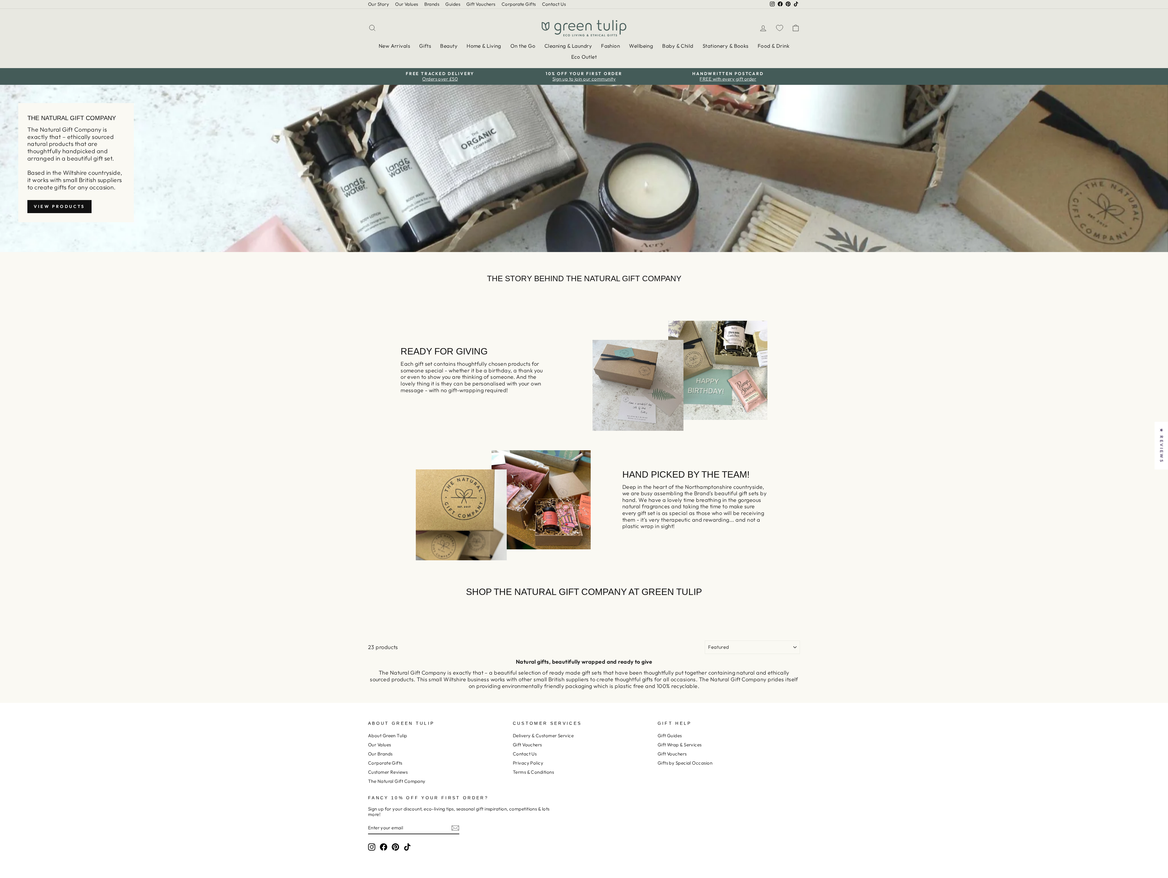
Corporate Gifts (519, 4)
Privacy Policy (528, 763)
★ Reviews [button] (1161, 445)
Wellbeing (641, 46)
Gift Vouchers (480, 4)
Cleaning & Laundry (568, 46)
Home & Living (484, 46)
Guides (452, 4)
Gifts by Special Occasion (685, 763)
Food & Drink (773, 46)
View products (59, 206)
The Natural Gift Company (397, 781)
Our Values (406, 4)
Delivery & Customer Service (543, 735)
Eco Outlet (584, 57)
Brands (432, 4)
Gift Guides (670, 735)
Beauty (448, 46)
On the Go (522, 46)
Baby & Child (677, 46)
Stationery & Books (726, 46)
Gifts (425, 46)
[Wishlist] (780, 27)
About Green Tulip (387, 735)
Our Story (378, 4)
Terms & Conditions (533, 772)
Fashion (610, 46)
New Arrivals (394, 46)
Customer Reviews (388, 772)
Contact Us (554, 4)
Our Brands (380, 754)
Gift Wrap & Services (680, 745)
